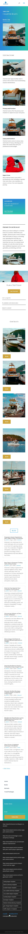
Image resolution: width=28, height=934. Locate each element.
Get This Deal (8, 211)
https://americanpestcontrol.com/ (11, 853)
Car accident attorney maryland (11, 890)
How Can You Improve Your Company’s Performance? (12, 588)
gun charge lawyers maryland (10, 906)
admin (7, 540)
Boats (6, 785)
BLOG (14, 531)
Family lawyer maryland (9, 881)
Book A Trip (6, 20)
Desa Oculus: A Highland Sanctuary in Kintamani (11, 745)
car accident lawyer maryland (10, 893)
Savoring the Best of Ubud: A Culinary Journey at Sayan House (13, 666)
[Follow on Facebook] (5, 795)
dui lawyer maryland (8, 900)
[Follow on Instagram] (12, 795)
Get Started (14, 291)
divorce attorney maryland (10, 884)
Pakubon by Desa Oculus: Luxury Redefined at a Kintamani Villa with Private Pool (13, 719)
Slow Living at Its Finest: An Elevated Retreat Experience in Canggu (13, 640)
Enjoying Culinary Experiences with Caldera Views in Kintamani (13, 537)
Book (6, 356)
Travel (18, 747)
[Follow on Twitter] (8, 795)
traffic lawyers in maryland (10, 909)
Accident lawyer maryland (9, 887)
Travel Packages (9, 792)
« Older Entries (6, 768)
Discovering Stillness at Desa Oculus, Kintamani (12, 614)
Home (6, 781)
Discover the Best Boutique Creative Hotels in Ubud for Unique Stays (12, 692)
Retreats (6, 788)
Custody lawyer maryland (9, 896)
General (19, 540)
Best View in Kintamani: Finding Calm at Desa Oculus (13, 563)
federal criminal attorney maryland (12, 903)
